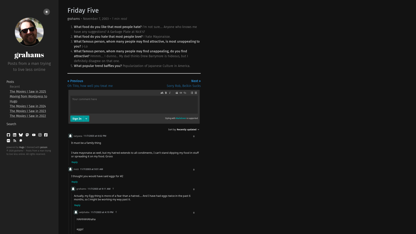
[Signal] (21, 141)
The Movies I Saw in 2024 (28, 106)
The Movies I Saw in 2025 (28, 91)
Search (11, 124)
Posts (10, 82)
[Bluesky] (21, 136)
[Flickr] (8, 141)
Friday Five (83, 10)
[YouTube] (34, 136)
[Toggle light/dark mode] (46, 12)
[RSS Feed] (15, 141)
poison (43, 147)
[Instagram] (40, 136)
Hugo (21, 147)
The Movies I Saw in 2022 (28, 116)
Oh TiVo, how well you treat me (90, 83)
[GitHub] (8, 136)
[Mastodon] (27, 136)
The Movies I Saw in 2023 (28, 111)
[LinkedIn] (15, 136)
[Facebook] (45, 136)
